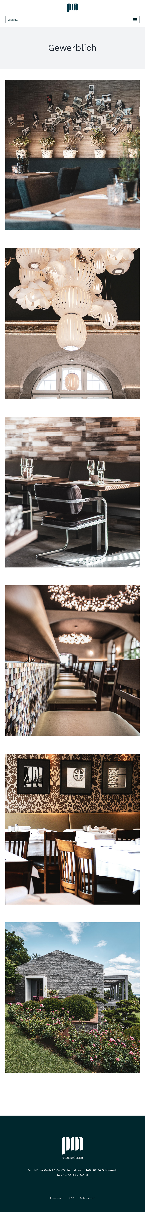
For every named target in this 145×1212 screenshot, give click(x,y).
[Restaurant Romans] (72, 756)
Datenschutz (87, 1198)
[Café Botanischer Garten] (72, 250)
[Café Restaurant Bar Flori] (72, 419)
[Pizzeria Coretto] (72, 82)
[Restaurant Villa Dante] (72, 587)
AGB (71, 1198)
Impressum (56, 1198)
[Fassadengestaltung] (72, 924)
